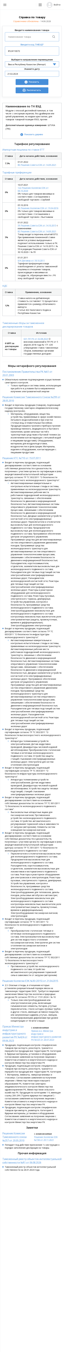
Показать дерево (33, 134)
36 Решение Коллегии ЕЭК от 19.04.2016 (38, 208)
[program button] (40, 5)
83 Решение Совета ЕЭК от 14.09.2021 (37, 231)
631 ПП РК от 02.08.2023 (36, 338)
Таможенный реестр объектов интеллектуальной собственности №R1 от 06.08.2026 (31, 1160)
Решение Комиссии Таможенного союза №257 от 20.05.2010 (14, 1137)
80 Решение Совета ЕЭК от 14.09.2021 (37, 164)
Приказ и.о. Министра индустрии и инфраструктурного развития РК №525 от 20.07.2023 (46, 1035)
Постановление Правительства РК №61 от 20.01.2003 (27, 373)
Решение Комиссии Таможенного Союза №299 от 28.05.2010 (31, 398)
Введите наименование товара (32, 30)
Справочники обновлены (32, 21)
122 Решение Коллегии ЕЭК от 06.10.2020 (33, 189)
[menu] (5, 5)
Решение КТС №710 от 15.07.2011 (21, 458)
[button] (40, 5)
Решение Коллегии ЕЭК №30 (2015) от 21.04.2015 (30, 980)
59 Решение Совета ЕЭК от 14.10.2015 (37, 225)
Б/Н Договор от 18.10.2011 (31, 260)
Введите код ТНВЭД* (32, 44)
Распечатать (34, 90)
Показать (34, 81)
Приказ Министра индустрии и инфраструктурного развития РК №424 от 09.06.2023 (14, 1033)
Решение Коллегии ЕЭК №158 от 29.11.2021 (46, 1138)
